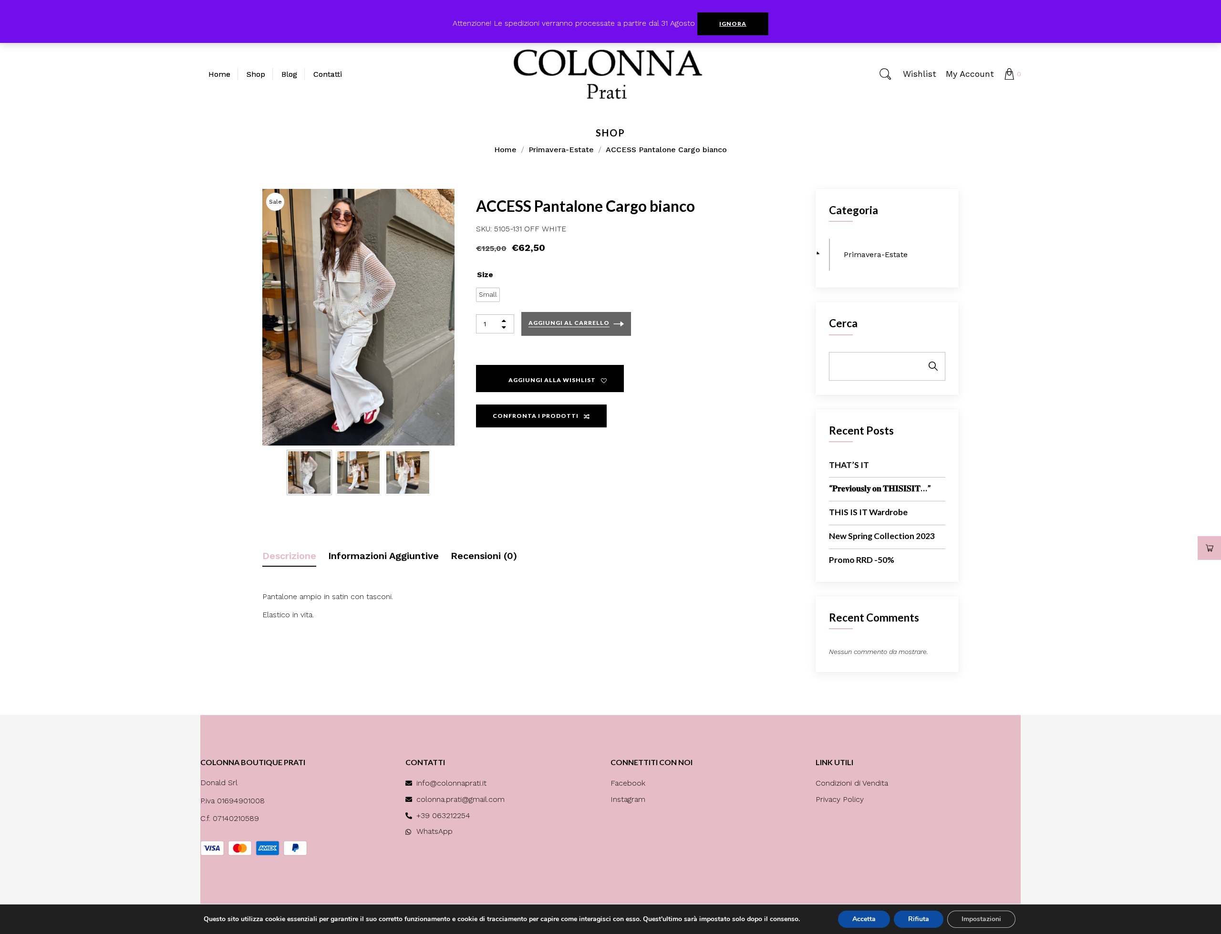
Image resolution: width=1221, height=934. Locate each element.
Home (505, 149)
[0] (1009, 74)
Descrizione (289, 555)
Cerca (843, 323)
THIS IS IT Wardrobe (868, 512)
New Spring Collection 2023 (882, 536)
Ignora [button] (732, 23)
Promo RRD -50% (861, 560)
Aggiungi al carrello (569, 322)
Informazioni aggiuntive (383, 555)
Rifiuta (918, 919)
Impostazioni (981, 919)
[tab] (289, 552)
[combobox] (829, 255)
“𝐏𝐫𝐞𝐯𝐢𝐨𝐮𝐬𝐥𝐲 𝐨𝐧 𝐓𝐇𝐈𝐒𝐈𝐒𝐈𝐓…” (880, 488)
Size (485, 274)
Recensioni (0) (484, 555)
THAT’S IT (849, 465)
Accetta (864, 919)
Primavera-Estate (561, 149)
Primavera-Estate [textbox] (872, 254)
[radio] (488, 295)
